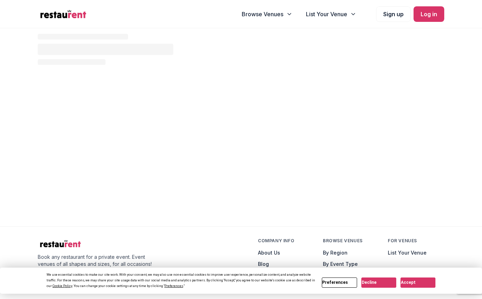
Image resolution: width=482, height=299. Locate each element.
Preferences (335, 282)
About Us (269, 253)
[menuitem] (267, 14)
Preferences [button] (173, 286)
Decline (369, 282)
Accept (408, 282)
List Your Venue (407, 253)
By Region (335, 253)
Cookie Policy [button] (62, 286)
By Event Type (340, 264)
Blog (263, 264)
